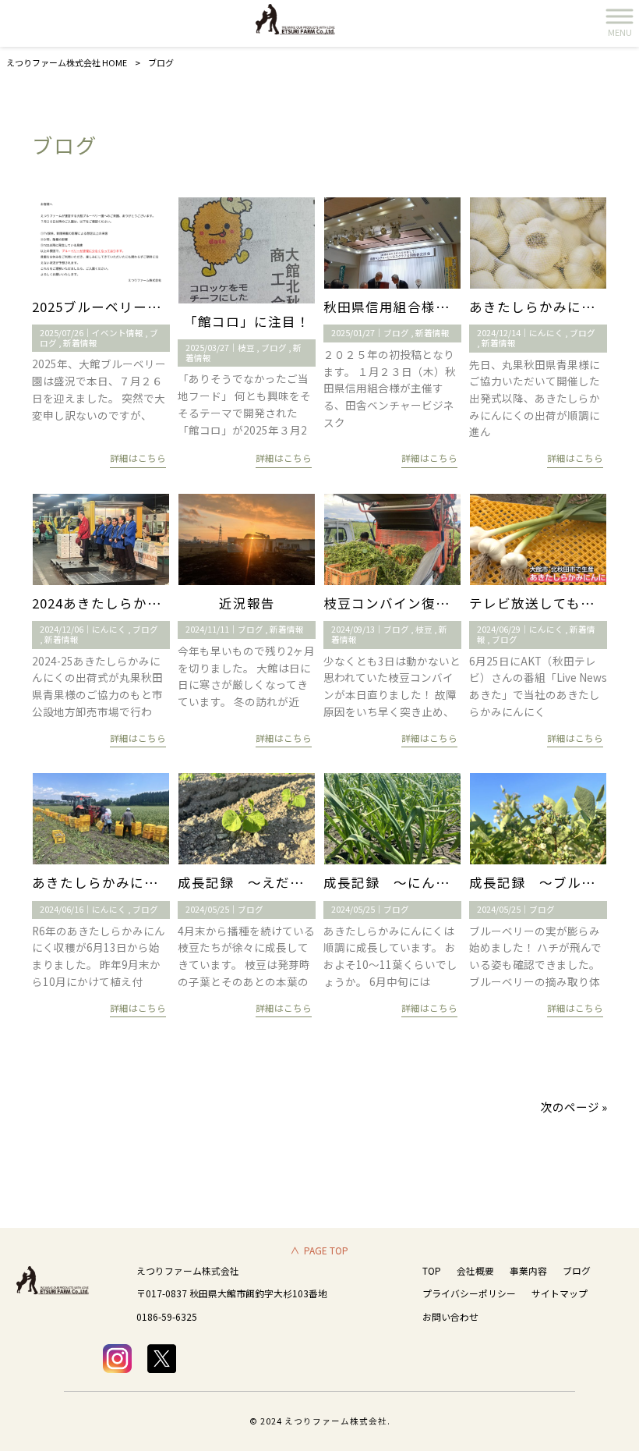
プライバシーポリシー (469, 1293)
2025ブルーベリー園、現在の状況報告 (153, 306)
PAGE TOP (326, 1250)
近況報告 (247, 603)
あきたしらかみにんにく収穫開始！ (144, 882)
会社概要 (475, 1270)
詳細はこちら (138, 458)
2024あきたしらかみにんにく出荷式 (145, 603)
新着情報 (80, 343)
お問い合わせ (450, 1316)
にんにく (546, 333)
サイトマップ (559, 1293)
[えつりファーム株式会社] (300, 23)
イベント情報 (117, 333)
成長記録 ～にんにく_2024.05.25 (432, 882)
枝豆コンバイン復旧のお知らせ (421, 603)
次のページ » (574, 1106)
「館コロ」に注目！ (247, 321)
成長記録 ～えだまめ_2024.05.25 (287, 882)
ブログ (274, 347)
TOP (431, 1270)
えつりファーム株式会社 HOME (66, 62)
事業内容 (528, 1270)
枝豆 (246, 347)
